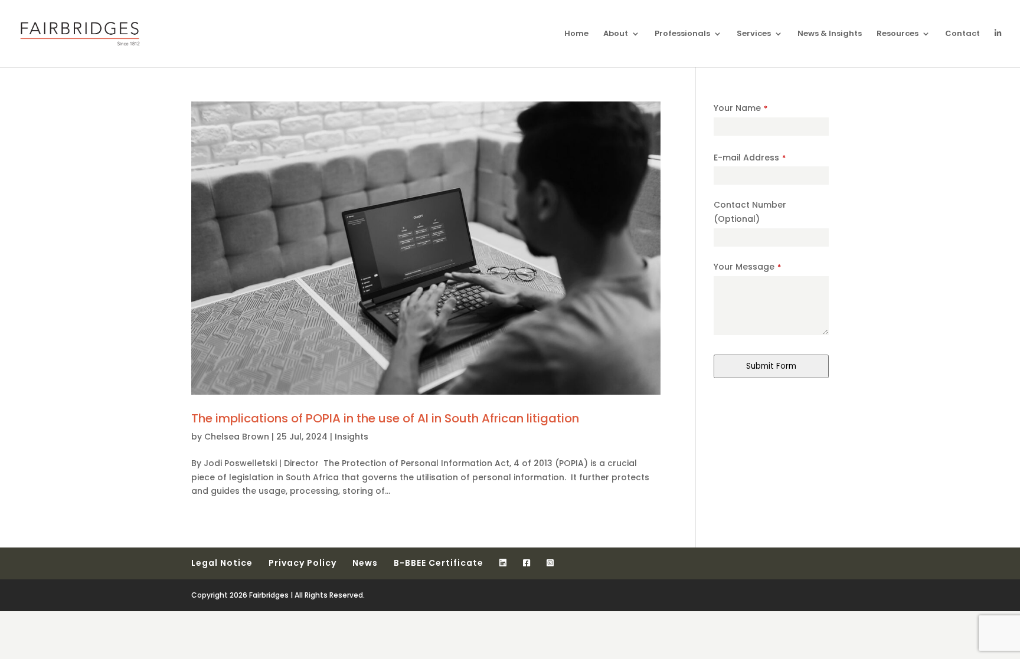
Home (576, 34)
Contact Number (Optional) (750, 212)
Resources (897, 34)
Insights (351, 436)
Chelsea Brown (236, 436)
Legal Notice (222, 563)
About (615, 34)
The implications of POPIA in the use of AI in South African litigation (385, 418)
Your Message (747, 267)
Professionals (682, 34)
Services (754, 34)
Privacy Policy (302, 563)
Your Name (740, 108)
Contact (962, 34)
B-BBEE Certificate (438, 563)
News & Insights (829, 34)
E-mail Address (750, 157)
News (365, 563)
